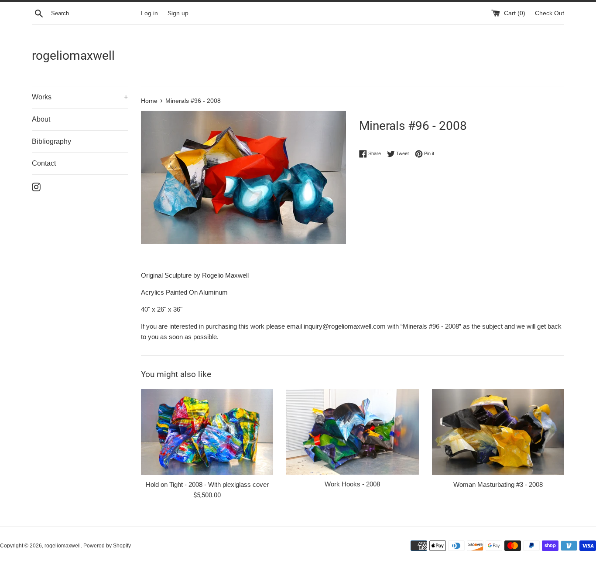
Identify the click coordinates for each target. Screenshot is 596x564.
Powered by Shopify (107, 546)
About (41, 119)
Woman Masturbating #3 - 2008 (498, 484)
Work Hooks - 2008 (352, 484)
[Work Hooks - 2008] (352, 432)
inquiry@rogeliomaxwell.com (345, 326)
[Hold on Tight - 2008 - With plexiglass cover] (207, 432)
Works (80, 97)
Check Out (549, 13)
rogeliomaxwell (73, 55)
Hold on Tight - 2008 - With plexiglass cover (207, 484)
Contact (44, 163)
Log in (149, 13)
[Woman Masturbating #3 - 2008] (498, 432)
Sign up (178, 13)
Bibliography (51, 141)
